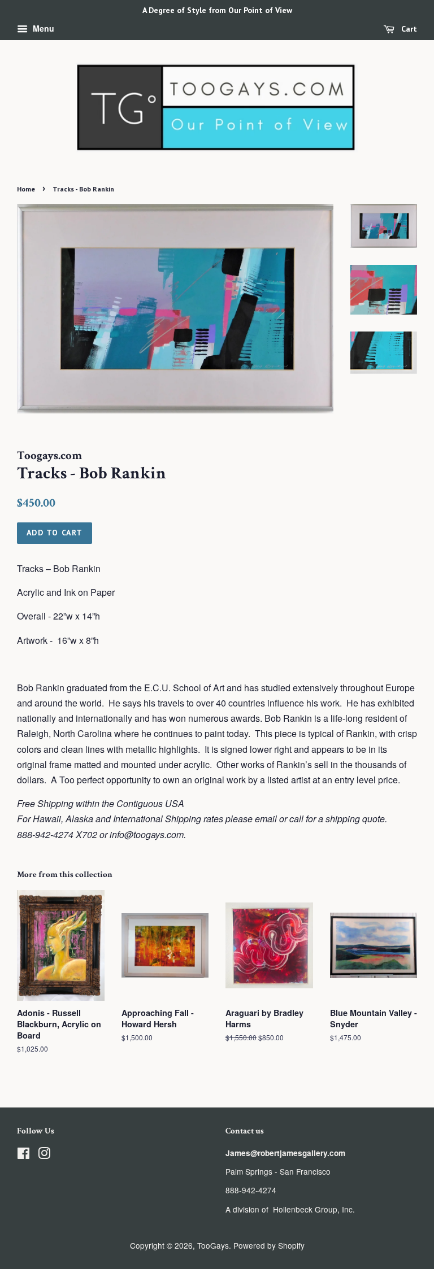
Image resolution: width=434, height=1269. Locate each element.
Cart (408, 29)
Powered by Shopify (269, 1245)
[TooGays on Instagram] (44, 1155)
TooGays (213, 1245)
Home (26, 189)
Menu (42, 28)
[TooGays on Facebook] (23, 1155)
